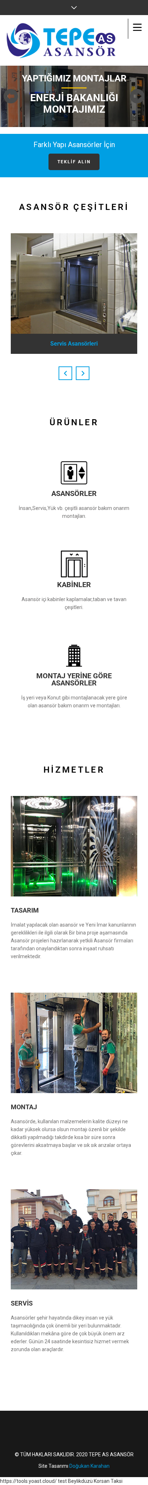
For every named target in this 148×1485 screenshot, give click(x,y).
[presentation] (65, 373)
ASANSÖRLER (74, 493)
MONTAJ (24, 1107)
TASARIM (25, 910)
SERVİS (22, 1303)
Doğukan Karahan (89, 1466)
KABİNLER (74, 584)
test (62, 1481)
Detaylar (31, 970)
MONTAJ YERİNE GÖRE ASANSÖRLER (74, 679)
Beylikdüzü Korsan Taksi (95, 1481)
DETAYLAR (31, 1363)
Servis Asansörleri (74, 343)
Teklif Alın (74, 161)
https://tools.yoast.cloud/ (28, 1481)
